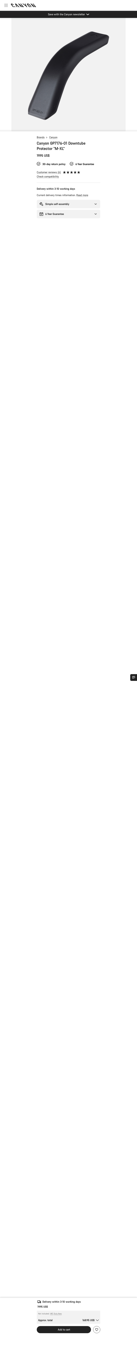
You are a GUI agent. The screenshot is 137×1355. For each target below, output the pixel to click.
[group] (68, 74)
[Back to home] (23, 5)
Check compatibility (48, 176)
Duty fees (58, 1313)
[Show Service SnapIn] (133, 677)
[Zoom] (68, 76)
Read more (82, 195)
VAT (51, 1313)
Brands (41, 137)
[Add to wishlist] (96, 1329)
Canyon (53, 137)
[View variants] (3, 127)
